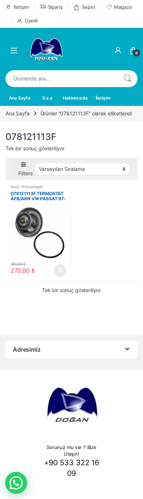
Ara (127, 78)
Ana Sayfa (19, 98)
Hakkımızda (75, 98)
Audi (15, 186)
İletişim (21, 7)
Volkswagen (32, 186)
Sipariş (55, 7)
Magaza (122, 7)
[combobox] (61, 78)
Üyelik (31, 21)
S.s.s (47, 98)
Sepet (88, 7)
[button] (16, 483)
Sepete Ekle (58, 270)
